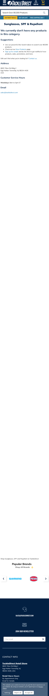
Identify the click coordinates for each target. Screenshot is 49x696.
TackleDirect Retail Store (14, 663)
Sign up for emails (11, 52)
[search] (44, 13)
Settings (7, 693)
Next (45, 578)
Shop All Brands (22, 567)
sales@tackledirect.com (9, 92)
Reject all (17, 693)
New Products (21, 49)
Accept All (28, 693)
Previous (3, 578)
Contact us (33, 58)
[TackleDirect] (19, 3)
